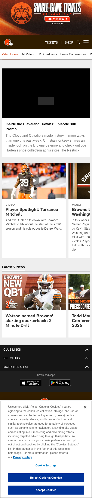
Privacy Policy (55, 457)
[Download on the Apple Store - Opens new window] (31, 387)
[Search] (78, 42)
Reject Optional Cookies (46, 477)
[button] (46, 101)
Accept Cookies (46, 490)
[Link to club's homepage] (8, 40)
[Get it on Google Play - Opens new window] (60, 389)
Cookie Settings (46, 465)
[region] (46, 451)
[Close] (85, 411)
